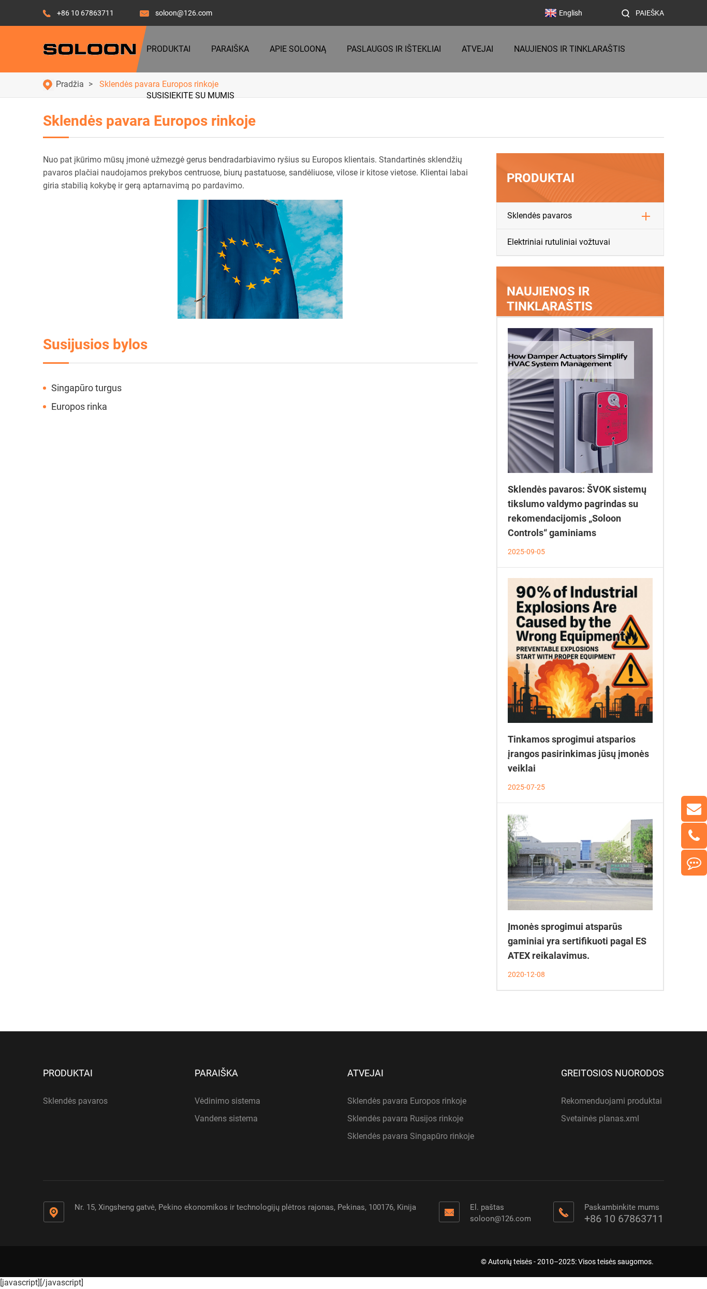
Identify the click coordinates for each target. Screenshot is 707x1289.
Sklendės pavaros (539, 215)
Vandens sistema (226, 1118)
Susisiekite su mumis (190, 95)
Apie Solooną (298, 49)
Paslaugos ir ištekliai (394, 49)
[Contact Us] (694, 863)
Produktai (168, 49)
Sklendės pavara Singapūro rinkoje (410, 1136)
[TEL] (694, 836)
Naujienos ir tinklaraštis (569, 49)
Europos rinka (79, 406)
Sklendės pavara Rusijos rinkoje (405, 1118)
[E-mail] (694, 809)
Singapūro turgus (86, 387)
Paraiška (230, 49)
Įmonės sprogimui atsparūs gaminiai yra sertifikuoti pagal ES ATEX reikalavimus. (577, 941)
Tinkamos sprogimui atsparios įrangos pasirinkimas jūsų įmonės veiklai (578, 754)
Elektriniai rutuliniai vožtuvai (558, 242)
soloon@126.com (183, 13)
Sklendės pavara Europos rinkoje (406, 1101)
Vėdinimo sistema (227, 1101)
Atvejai (477, 49)
